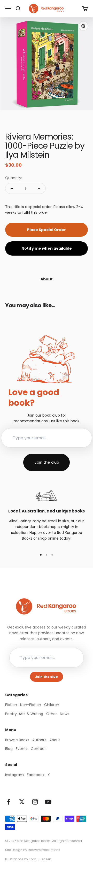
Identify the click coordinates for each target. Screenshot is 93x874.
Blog (9, 748)
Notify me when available (46, 248)
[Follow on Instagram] (35, 801)
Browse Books (17, 739)
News (64, 713)
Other (51, 713)
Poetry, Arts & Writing (24, 713)
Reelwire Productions (44, 850)
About (54, 739)
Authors (39, 739)
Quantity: (13, 177)
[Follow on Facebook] (8, 801)
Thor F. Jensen (40, 859)
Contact (38, 748)
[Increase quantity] (39, 188)
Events (22, 748)
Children (51, 704)
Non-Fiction (30, 704)
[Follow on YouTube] (48, 801)
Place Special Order (46, 229)
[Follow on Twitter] (21, 801)
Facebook (35, 774)
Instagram (14, 774)
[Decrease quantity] (11, 188)
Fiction (11, 704)
